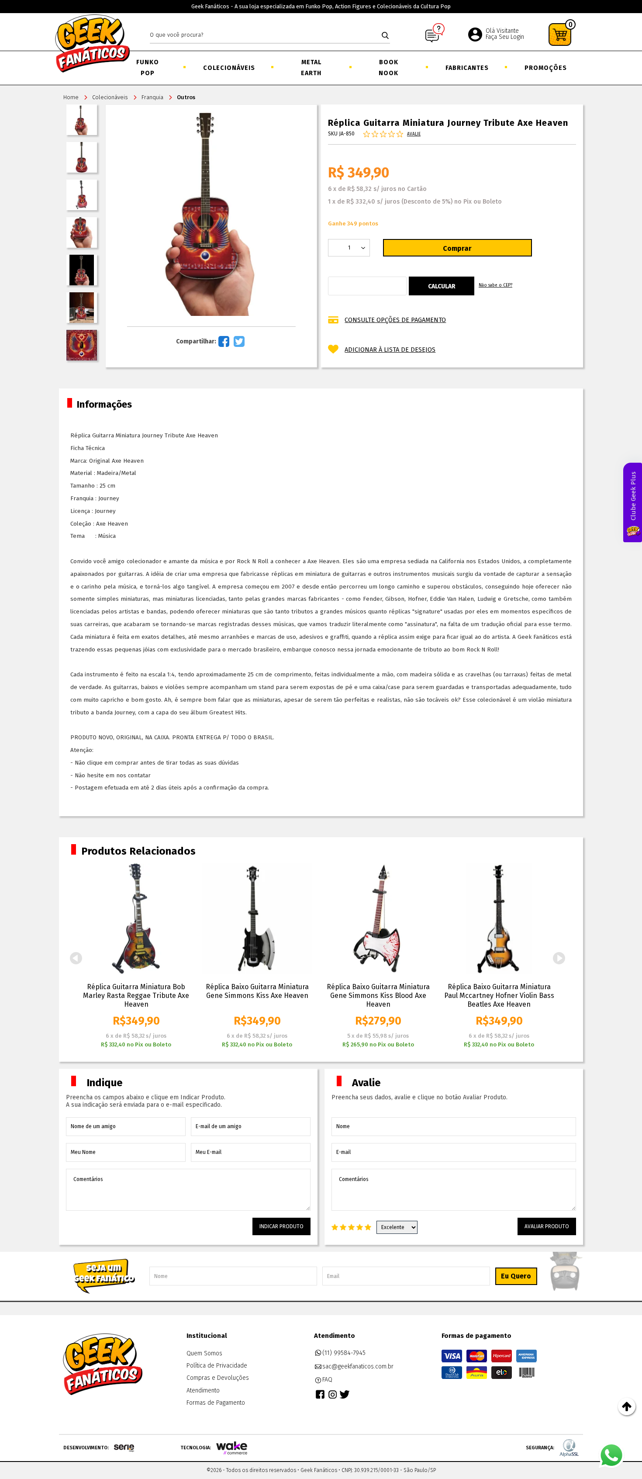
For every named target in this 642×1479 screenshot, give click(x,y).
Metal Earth (311, 68)
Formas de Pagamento (215, 1402)
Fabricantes (466, 68)
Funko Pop (147, 68)
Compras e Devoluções (217, 1378)
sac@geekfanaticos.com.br (357, 1366)
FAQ (327, 1379)
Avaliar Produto (547, 1226)
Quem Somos (204, 1353)
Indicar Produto (281, 1226)
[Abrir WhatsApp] (611, 1455)
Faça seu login (505, 37)
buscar (385, 35)
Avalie (414, 134)
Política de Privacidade (216, 1365)
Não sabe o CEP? (495, 285)
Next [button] (559, 958)
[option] (136, 956)
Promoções (545, 68)
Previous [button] (76, 958)
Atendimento (203, 1390)
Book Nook (388, 68)
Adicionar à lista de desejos (390, 349)
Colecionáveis (228, 68)
